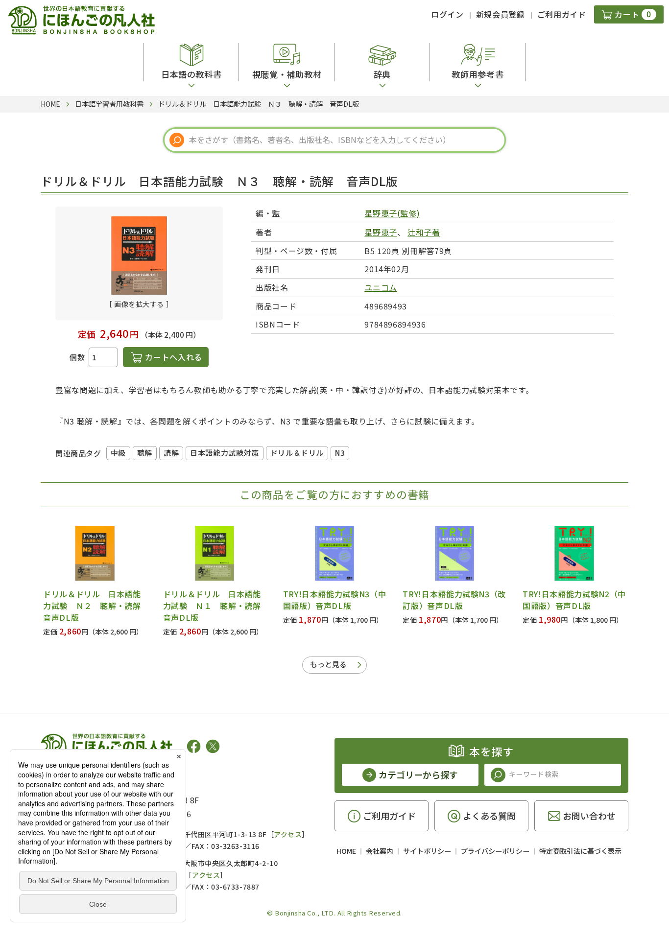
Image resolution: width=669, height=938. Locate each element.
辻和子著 (423, 232)
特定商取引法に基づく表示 (580, 851)
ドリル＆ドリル (297, 452)
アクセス (288, 834)
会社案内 (379, 851)
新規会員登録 (500, 14)
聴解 (144, 452)
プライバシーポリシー (495, 851)
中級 (118, 452)
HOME (346, 851)
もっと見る (328, 664)
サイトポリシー (427, 851)
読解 (171, 452)
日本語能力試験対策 (224, 452)
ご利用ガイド (561, 14)
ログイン (447, 14)
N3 (340, 452)
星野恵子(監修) (392, 213)
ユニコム (380, 287)
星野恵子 (380, 232)
